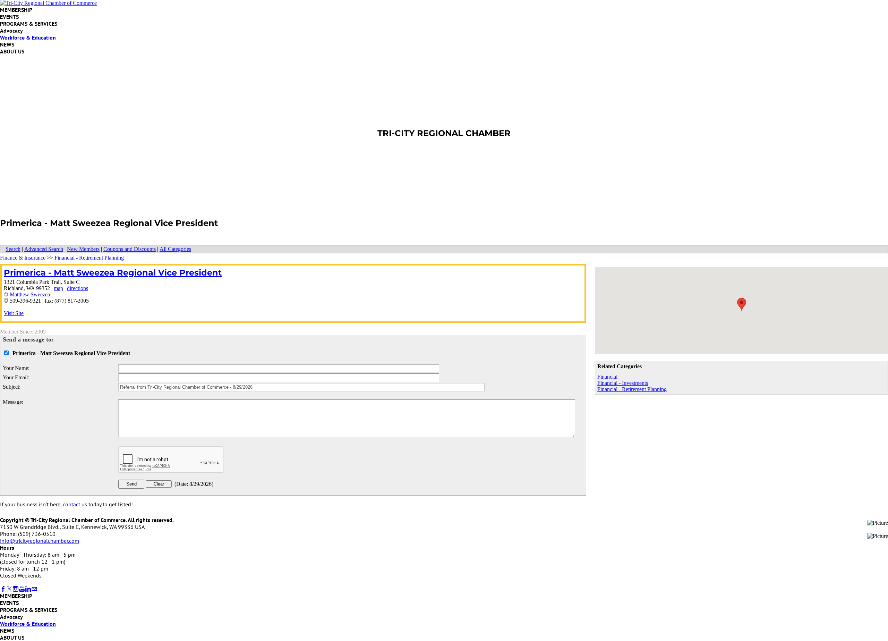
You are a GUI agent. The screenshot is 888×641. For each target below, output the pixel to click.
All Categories (175, 249)
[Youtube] (22, 589)
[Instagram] (15, 589)
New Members (83, 249)
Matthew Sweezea (30, 294)
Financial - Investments (622, 383)
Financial (607, 377)
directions (77, 288)
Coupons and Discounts (129, 249)
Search (13, 249)
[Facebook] (3, 589)
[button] (741, 304)
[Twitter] (9, 589)
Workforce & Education (28, 37)
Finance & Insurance (22, 258)
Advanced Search (43, 249)
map (58, 288)
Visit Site (14, 313)
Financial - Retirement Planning (632, 389)
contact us (75, 504)
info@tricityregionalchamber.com (39, 540)
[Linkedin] (28, 589)
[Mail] (34, 589)
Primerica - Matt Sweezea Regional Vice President (113, 273)
